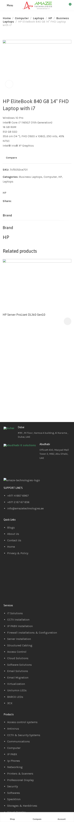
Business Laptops (30, 177)
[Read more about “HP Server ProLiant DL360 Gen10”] (67, 321)
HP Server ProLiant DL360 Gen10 (24, 314)
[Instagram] (27, 468)
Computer (22, 18)
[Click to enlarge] (9, 84)
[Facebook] (8, 468)
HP (50, 18)
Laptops (38, 18)
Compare (11, 157)
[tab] (7, 215)
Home (7, 18)
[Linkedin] (17, 468)
